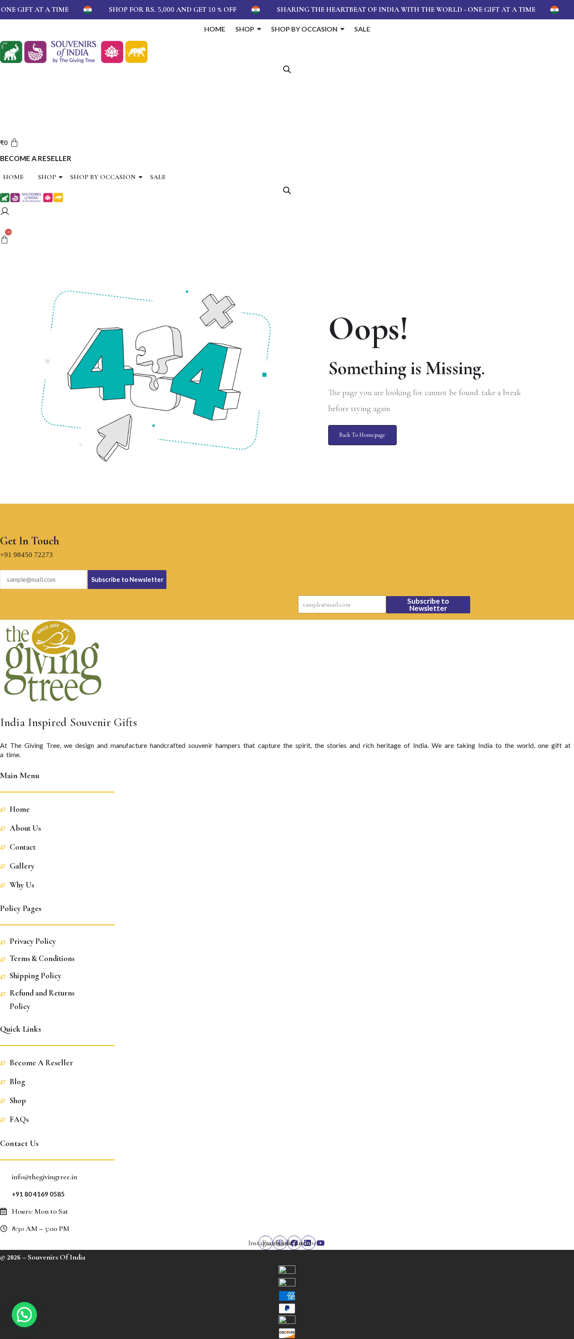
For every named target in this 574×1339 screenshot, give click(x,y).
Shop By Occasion (103, 177)
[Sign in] (5, 213)
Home (13, 177)
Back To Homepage (362, 434)
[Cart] (4, 240)
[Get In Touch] (6, 518)
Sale (158, 177)
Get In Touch (29, 541)
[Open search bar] (287, 68)
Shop (47, 177)
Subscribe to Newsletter (127, 579)
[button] (24, 1314)
